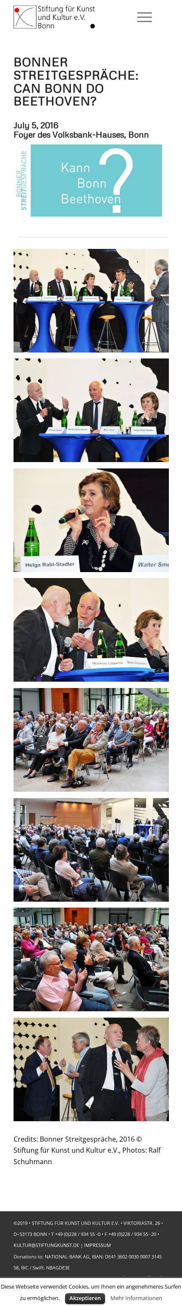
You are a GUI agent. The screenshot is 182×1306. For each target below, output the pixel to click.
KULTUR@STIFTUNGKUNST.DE (46, 1245)
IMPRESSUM (97, 1245)
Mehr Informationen (136, 1298)
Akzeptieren (85, 1298)
